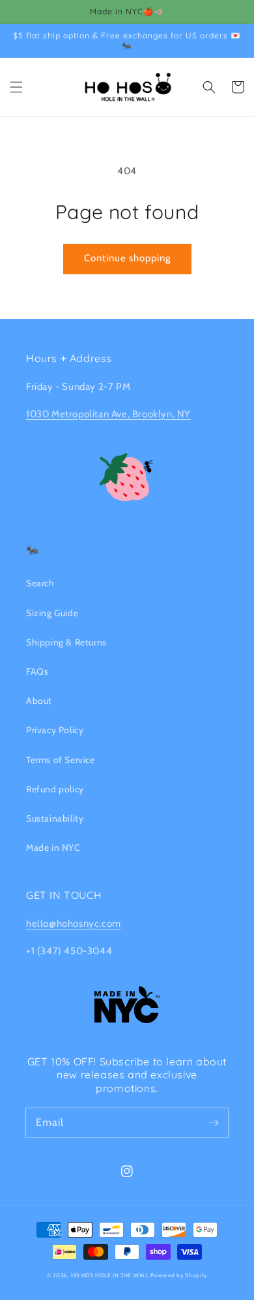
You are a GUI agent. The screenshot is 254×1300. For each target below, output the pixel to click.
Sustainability (54, 818)
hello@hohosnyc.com (73, 924)
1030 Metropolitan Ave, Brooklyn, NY (108, 414)
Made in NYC (53, 847)
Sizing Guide (52, 613)
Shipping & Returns (66, 642)
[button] (16, 87)
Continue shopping (127, 258)
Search (40, 583)
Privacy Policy (54, 730)
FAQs (37, 671)
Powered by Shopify (178, 1275)
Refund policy (55, 789)
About (39, 701)
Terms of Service (60, 760)
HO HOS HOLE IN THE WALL (110, 1275)
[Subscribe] (213, 1122)
